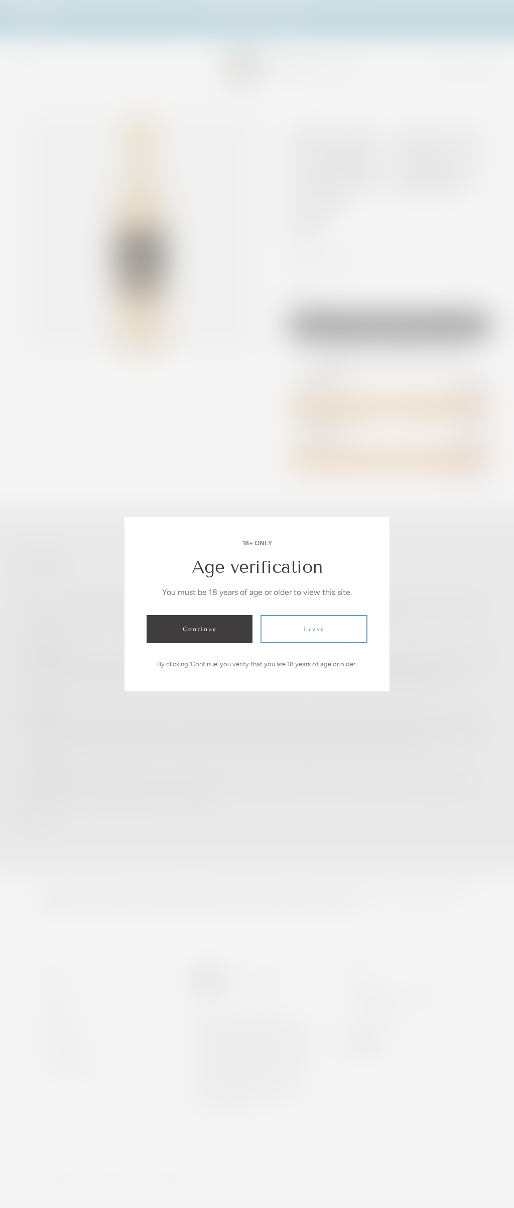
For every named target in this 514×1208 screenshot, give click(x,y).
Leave (314, 629)
